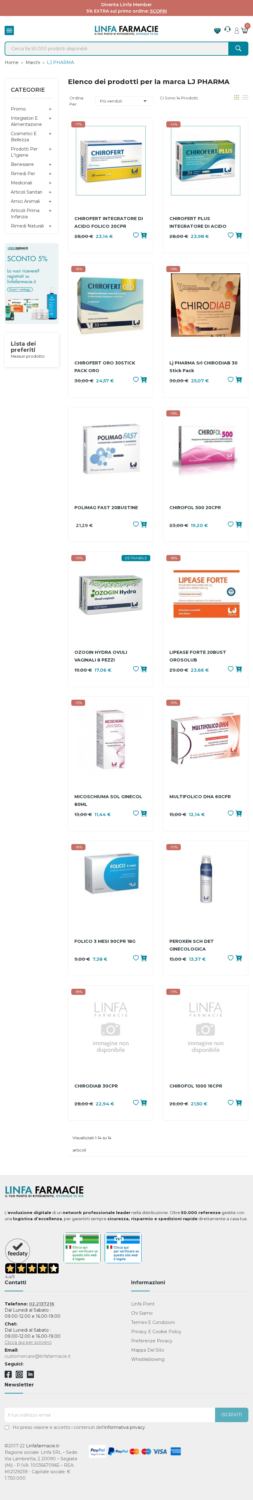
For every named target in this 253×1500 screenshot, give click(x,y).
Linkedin (30, 1376)
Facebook (8, 1375)
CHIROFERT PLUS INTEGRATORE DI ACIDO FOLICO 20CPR (197, 223)
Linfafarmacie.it (42, 1446)
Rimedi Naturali (27, 226)
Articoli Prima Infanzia (25, 213)
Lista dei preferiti (23, 346)
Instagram (19, 1376)
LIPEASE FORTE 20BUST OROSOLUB (197, 656)
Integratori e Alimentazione (26, 121)
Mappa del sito (147, 1350)
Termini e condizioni (153, 1322)
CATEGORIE (28, 89)
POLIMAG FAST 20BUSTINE (106, 507)
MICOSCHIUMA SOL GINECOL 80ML (108, 800)
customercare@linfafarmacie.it (38, 1356)
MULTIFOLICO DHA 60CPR (200, 796)
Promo (18, 109)
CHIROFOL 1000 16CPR (195, 1086)
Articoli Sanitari (26, 192)
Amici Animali (25, 201)
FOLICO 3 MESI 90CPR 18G (104, 941)
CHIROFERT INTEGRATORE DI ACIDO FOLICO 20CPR (108, 222)
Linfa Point (143, 1304)
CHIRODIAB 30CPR (96, 1086)
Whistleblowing (147, 1359)
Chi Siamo (142, 1313)
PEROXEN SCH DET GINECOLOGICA (191, 945)
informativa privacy (124, 1427)
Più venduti (124, 101)
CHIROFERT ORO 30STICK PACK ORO (104, 366)
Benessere (22, 164)
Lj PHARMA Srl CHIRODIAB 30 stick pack (203, 366)
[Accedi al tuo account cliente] (237, 28)
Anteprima (110, 170)
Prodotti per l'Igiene (24, 152)
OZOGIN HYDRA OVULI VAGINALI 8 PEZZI (100, 656)
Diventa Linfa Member (126, 4)
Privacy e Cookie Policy (156, 1331)
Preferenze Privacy (151, 1341)
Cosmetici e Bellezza (24, 137)
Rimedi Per (23, 173)
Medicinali (21, 183)
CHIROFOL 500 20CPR (195, 507)
